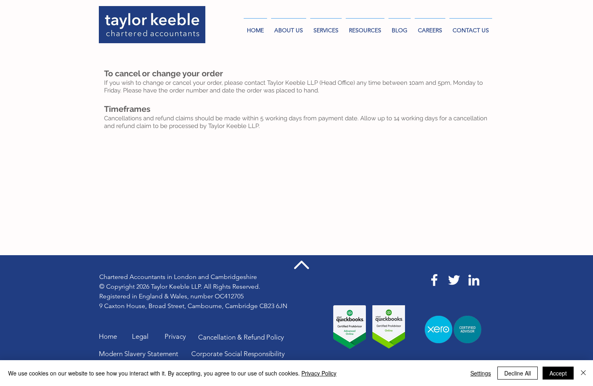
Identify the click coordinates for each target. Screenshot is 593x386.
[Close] (583, 373)
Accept (558, 373)
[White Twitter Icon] (454, 280)
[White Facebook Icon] (434, 280)
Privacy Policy (318, 373)
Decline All (517, 373)
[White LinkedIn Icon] (474, 280)
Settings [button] (480, 373)
